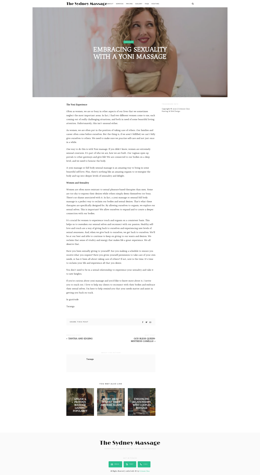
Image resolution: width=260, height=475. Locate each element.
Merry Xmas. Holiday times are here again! (110, 402)
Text (131, 464)
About (110, 3)
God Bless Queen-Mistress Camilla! (143, 339)
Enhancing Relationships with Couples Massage (142, 403)
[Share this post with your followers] (146, 322)
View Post (80, 415)
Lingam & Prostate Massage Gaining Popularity (80, 405)
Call (146, 464)
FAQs (147, 3)
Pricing (129, 3)
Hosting (155, 3)
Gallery (138, 3)
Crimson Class (144, 471)
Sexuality (128, 42)
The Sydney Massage (86, 3)
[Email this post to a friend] (150, 322)
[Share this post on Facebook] (142, 322)
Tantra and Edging (80, 338)
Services (119, 3)
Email (116, 464)
